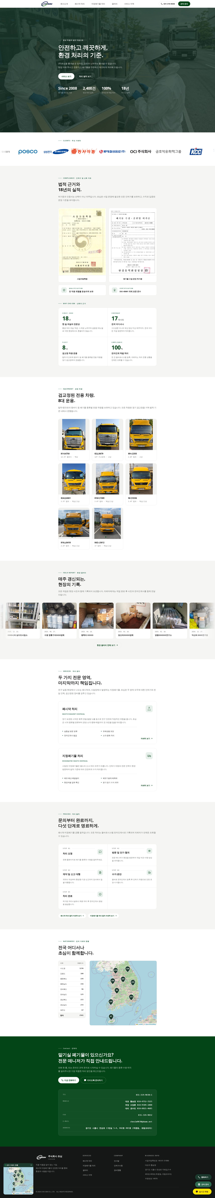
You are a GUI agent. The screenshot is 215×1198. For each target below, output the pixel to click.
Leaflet (140, 1024)
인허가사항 (118, 1165)
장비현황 (117, 1170)
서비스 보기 (66, 76)
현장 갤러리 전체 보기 (106, 645)
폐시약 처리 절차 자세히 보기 (71, 916)
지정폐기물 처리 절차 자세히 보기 (102, 916)
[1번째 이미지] (72, 448)
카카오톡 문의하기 (95, 1080)
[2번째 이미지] (73, 448)
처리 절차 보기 (85, 76)
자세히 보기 (145, 738)
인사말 (116, 1161)
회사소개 (64, 3)
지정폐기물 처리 (98, 3)
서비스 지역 (129, 3)
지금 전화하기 (70, 1080)
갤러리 (114, 3)
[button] (115, 971)
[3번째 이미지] (75, 448)
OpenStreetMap (150, 1024)
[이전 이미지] (62, 434)
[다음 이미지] (86, 434)
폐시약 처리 (80, 3)
